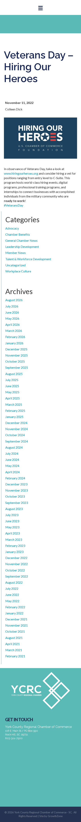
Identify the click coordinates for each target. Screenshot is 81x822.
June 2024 (12, 459)
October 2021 (15, 631)
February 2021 (15, 656)
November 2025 (16, 355)
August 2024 (14, 447)
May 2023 (12, 527)
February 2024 (15, 478)
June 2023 (12, 521)
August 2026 (14, 300)
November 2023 (16, 490)
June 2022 (12, 594)
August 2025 (14, 374)
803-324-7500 (14, 738)
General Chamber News (21, 240)
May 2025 (12, 392)
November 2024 (16, 429)
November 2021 (16, 625)
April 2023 (12, 533)
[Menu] (40, 8)
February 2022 (15, 607)
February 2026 (15, 337)
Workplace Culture (18, 271)
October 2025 (15, 361)
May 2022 (12, 601)
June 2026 (12, 312)
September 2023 (16, 502)
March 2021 (13, 650)
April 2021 (12, 644)
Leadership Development (22, 246)
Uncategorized (15, 265)
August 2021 (14, 638)
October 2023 (15, 496)
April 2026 (12, 324)
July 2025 (11, 380)
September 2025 (16, 367)
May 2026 (12, 318)
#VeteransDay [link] (13, 205)
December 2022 (16, 558)
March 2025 (13, 404)
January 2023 (14, 552)
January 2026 (14, 343)
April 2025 (12, 398)
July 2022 (11, 588)
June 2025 (12, 386)
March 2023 (13, 539)
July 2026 (11, 306)
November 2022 (16, 564)
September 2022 (16, 576)
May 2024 (12, 465)
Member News (15, 253)
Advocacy (12, 228)
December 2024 (16, 423)
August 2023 (14, 509)
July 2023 (11, 515)
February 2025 (15, 410)
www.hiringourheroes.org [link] (21, 173)
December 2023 (16, 484)
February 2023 (15, 545)
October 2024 (15, 435)
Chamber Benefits (17, 234)
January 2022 (14, 613)
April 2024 (12, 472)
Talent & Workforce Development (28, 259)
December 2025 (16, 349)
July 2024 (11, 453)
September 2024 (16, 441)
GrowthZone (55, 816)
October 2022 (15, 570)
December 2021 (16, 619)
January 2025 (14, 416)
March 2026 (13, 330)
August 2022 (14, 582)
